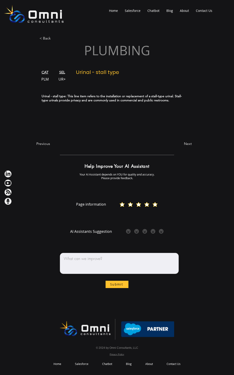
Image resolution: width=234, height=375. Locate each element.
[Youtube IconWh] (8, 183)
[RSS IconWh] (8, 192)
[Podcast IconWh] (8, 201)
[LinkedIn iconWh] (8, 173)
